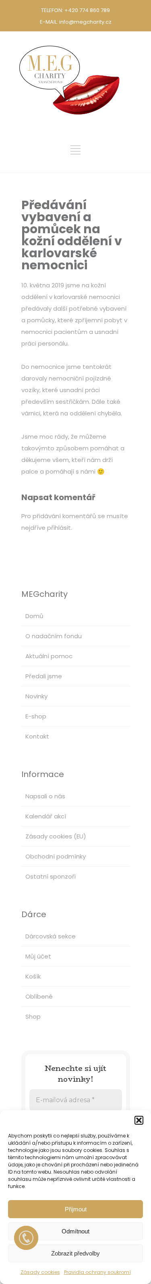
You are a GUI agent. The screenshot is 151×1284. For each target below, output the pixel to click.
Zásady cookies (40, 1272)
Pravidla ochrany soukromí (97, 1272)
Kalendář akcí (45, 816)
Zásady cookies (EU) (55, 836)
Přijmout (76, 1209)
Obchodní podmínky (55, 856)
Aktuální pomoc (48, 656)
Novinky (36, 696)
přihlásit (59, 527)
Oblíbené (39, 996)
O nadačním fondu (53, 636)
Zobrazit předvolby (75, 1253)
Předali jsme (43, 676)
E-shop (35, 716)
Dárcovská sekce (50, 936)
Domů (34, 616)
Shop (33, 1016)
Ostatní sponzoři (50, 876)
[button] (139, 1120)
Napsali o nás (45, 796)
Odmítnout (75, 1231)
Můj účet (38, 956)
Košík (33, 976)
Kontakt (37, 736)
